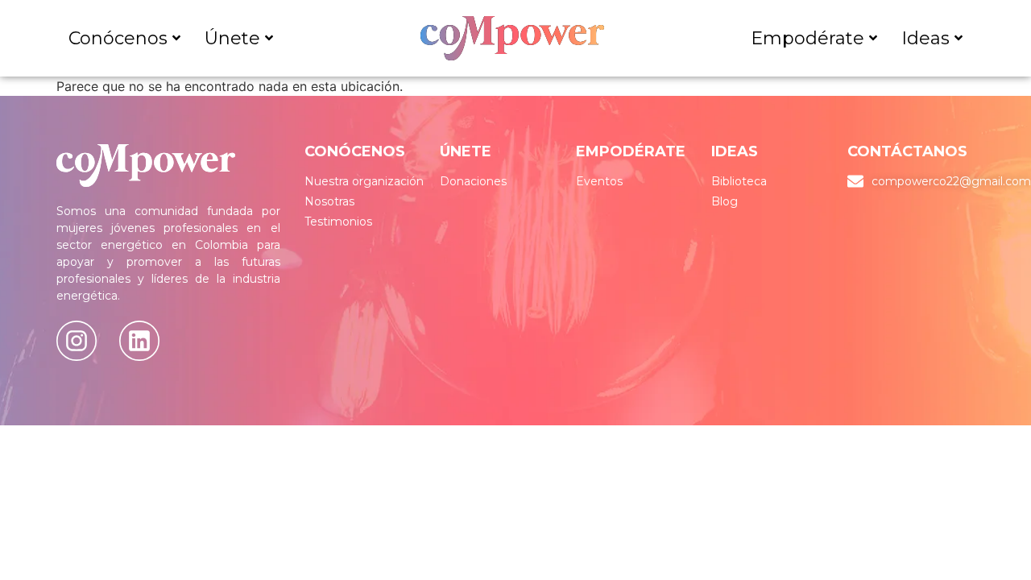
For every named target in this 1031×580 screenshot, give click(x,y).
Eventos (599, 181)
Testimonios (338, 221)
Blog (724, 201)
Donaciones (473, 181)
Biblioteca (739, 181)
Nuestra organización (364, 181)
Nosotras (329, 201)
